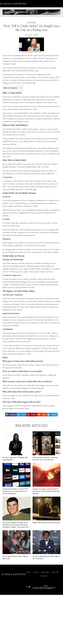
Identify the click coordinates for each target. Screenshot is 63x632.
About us (28, 572)
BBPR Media (50, 588)
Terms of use (44, 576)
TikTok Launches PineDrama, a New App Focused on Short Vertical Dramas (45, 458)
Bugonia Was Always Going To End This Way (46, 523)
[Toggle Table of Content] (20, 87)
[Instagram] (27, 587)
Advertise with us (45, 572)
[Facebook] (29, 587)
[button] (11, 414)
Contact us (36, 572)
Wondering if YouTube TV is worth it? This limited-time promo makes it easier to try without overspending (15, 491)
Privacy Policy (55, 572)
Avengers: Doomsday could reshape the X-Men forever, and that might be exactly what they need (46, 491)
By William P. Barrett (31, 35)
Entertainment (31, 22)
